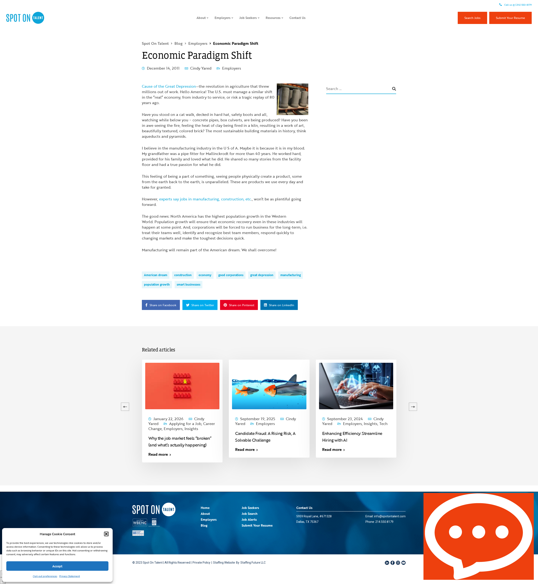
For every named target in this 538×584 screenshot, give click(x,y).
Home (205, 507)
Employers (223, 17)
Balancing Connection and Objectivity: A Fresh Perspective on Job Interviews (440, 440)
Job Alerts (249, 519)
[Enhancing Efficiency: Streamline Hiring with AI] (356, 385)
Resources (273, 17)
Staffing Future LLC (253, 562)
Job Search (249, 513)
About (201, 17)
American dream (155, 275)
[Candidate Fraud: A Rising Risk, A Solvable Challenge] (269, 385)
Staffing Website (224, 562)
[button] (106, 534)
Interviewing (446, 423)
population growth (157, 284)
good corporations (230, 275)
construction (183, 275)
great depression (261, 275)
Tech (383, 423)
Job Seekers (248, 17)
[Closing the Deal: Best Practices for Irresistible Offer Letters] (95, 385)
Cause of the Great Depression (169, 86)
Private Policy (201, 562)
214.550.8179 (384, 521)
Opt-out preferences (45, 576)
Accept (57, 566)
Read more (71, 449)
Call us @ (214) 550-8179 (518, 5)
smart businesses (188, 284)
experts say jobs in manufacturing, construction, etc (205, 199)
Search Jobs (472, 18)
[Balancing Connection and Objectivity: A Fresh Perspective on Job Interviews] (443, 385)
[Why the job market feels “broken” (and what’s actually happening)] (182, 385)
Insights (8, 423)
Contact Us (297, 17)
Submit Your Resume (510, 18)
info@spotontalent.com (390, 516)
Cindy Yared (200, 68)
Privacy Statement (69, 576)
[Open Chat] (478, 536)
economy (205, 275)
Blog (204, 525)
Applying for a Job (185, 423)
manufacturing (290, 275)
